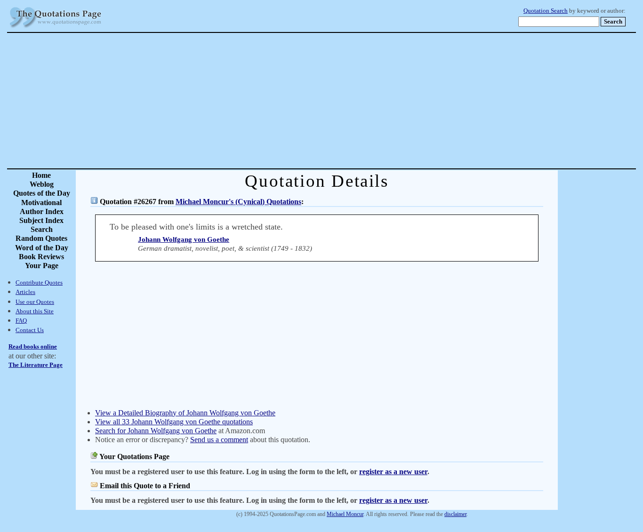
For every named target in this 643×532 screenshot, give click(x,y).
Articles (25, 291)
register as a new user (393, 472)
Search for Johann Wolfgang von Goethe (156, 431)
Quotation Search (545, 11)
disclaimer (455, 514)
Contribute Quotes (39, 282)
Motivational (41, 202)
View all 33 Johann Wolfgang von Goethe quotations (174, 422)
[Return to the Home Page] (55, 28)
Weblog (42, 184)
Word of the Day (41, 248)
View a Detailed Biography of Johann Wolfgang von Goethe (185, 413)
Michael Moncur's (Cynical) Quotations (238, 202)
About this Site (35, 311)
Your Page (41, 266)
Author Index (42, 211)
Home (41, 175)
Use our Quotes (35, 301)
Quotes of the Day (41, 193)
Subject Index (41, 220)
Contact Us (30, 329)
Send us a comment (219, 440)
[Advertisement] (354, 101)
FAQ (21, 320)
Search (42, 229)
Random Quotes (41, 238)
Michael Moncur (345, 514)
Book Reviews (41, 257)
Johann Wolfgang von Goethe (183, 239)
